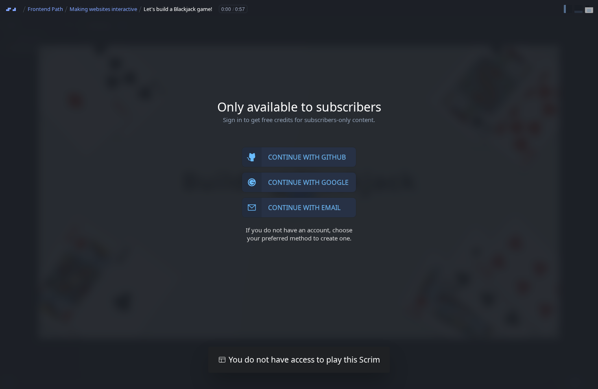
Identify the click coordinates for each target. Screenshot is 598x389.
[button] (568, 9)
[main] (299, 194)
